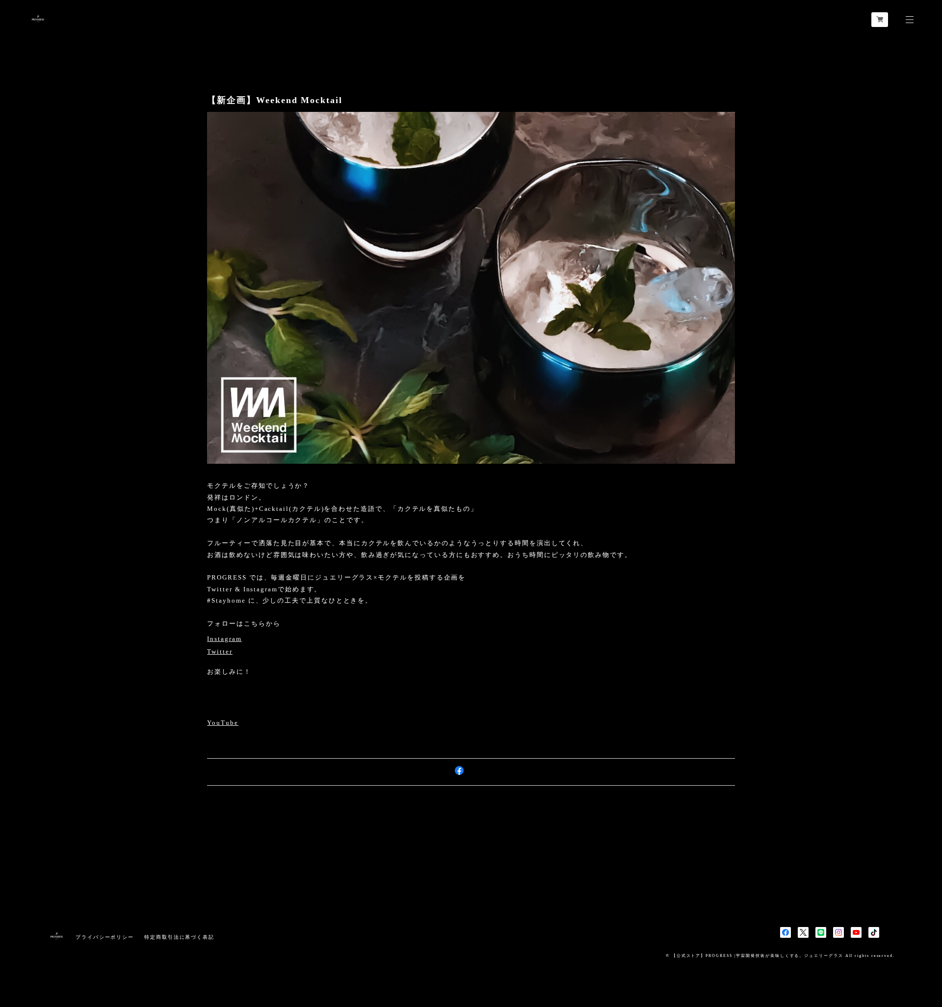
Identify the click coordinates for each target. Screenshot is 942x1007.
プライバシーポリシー (105, 937)
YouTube (222, 723)
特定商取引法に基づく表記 (179, 937)
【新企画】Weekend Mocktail (274, 100)
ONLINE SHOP (232, 710)
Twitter (219, 652)
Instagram (224, 639)
